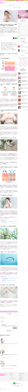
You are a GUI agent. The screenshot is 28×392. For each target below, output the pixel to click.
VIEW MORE (26, 53)
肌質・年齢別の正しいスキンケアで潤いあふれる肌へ (7, 48)
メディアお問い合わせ (21, 375)
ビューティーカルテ (12, 377)
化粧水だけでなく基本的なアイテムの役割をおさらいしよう (8, 45)
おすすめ (22, 57)
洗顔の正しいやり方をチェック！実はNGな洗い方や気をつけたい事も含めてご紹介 (8, 222)
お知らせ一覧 (20, 374)
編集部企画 (26, 57)
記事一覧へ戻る (9, 330)
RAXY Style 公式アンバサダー (21, 58)
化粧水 (3, 35)
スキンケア (3, 34)
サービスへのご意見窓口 (21, 377)
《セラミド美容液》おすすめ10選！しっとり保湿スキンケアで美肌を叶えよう (8, 280)
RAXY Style (11, 374)
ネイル (19, 30)
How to (0, 35)
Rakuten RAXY (3, 2)
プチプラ (20, 63)
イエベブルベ (25, 62)
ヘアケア (19, 28)
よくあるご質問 (20, 376)
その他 (19, 33)
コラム (19, 31)
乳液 (5, 35)
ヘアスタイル (21, 62)
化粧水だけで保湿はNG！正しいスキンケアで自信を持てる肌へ (9, 49)
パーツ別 (23, 63)
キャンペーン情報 (11, 375)
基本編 (26, 58)
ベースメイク (19, 24)
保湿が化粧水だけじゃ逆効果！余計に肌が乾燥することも (8, 42)
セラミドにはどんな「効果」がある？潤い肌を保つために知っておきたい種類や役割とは (9, 278)
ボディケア (19, 27)
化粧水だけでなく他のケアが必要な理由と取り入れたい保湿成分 (9, 44)
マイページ (11, 376)
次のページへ (9, 311)
